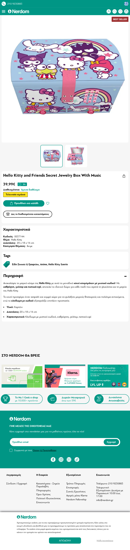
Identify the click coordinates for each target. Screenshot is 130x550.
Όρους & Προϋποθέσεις (44, 450)
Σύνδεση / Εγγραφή (16, 483)
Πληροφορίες (43, 490)
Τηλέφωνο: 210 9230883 (109, 483)
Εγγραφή (111, 442)
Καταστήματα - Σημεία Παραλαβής (48, 485)
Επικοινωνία (43, 502)
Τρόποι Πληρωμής (75, 483)
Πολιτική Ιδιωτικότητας (48, 498)
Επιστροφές (72, 487)
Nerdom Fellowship (76, 499)
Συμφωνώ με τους (35, 450)
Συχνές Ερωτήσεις (76, 491)
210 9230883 (14, 3)
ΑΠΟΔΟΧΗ (65, 540)
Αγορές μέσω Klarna (76, 495)
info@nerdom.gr (104, 500)
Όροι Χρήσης (43, 494)
